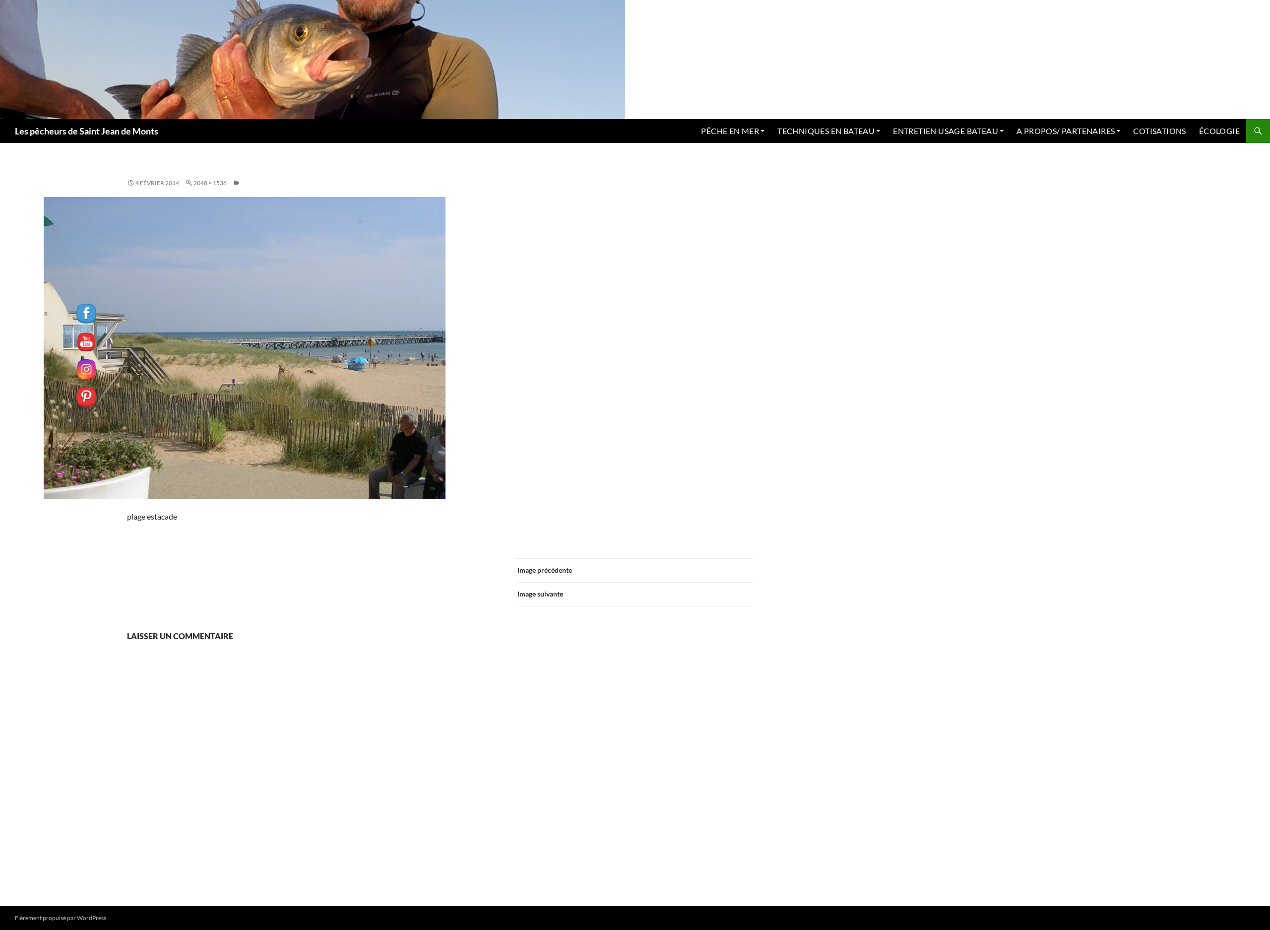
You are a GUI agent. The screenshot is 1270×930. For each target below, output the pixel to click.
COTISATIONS (1159, 130)
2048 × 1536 (210, 183)
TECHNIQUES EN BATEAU (826, 130)
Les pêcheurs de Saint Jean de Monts (86, 131)
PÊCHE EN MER (730, 130)
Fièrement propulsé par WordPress (60, 918)
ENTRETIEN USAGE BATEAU (945, 130)
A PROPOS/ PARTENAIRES (1065, 130)
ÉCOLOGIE (1219, 130)
